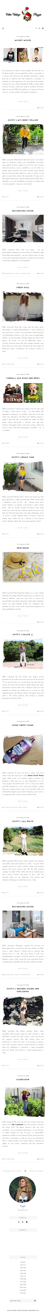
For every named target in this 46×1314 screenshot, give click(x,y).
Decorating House (23, 211)
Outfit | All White (23, 821)
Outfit (6, 196)
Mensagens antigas (36, 1171)
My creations (9, 364)
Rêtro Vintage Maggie (20, 1310)
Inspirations (25, 273)
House (17, 273)
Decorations (9, 273)
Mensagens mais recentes (12, 1171)
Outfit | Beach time (23, 457)
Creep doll (22, 288)
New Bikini (23, 548)
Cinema (7, 443)
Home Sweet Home (23, 725)
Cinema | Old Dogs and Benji (23, 378)
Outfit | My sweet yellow (23, 120)
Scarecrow (23, 1080)
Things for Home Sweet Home (15, 807)
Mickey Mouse (23, 40)
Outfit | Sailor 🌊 (23, 635)
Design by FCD (34, 1310)
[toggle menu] (3, 28)
